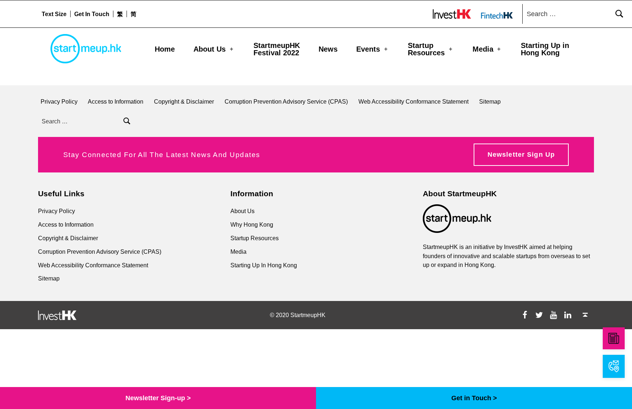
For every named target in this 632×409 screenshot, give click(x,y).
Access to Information (115, 101)
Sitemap (490, 101)
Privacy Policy (59, 101)
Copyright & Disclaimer (184, 101)
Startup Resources (426, 49)
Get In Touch (91, 14)
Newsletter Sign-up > (158, 398)
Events (368, 49)
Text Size (54, 14)
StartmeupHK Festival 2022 (276, 49)
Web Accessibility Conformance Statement (413, 101)
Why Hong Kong (251, 224)
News (328, 49)
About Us (209, 49)
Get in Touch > (474, 398)
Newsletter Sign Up (521, 154)
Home (165, 49)
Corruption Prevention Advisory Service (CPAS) (286, 101)
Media (483, 49)
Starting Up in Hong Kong (545, 49)
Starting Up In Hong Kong (263, 265)
